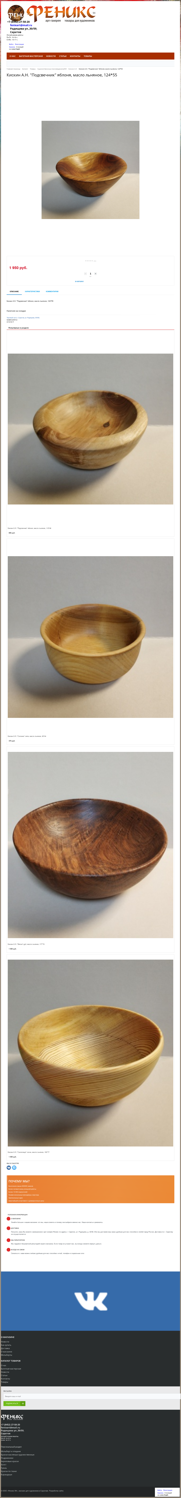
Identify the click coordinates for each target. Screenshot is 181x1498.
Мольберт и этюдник (11, 1451)
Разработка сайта (56, 1490)
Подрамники (7, 1458)
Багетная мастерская (11, 1368)
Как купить (6, 1345)
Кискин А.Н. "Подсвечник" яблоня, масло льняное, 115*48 (29, 528)
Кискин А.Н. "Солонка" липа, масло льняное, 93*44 (27, 736)
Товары (4, 1382)
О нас (3, 1365)
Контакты (5, 1378)
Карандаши (6, 1474)
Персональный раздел (11, 1446)
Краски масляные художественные (17, 1454)
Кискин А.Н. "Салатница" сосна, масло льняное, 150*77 (28, 1152)
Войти (11, 44)
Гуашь (4, 1468)
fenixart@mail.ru (21, 25)
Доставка (5, 1348)
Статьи (4, 1375)
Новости (5, 1341)
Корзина (12, 47)
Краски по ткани (9, 1471)
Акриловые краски (10, 1461)
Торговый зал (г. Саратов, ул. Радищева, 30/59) (23, 318)
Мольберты (6, 1355)
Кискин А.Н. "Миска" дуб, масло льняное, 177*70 (26, 944)
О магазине (6, 1351)
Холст (3, 1464)
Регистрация (19, 44)
